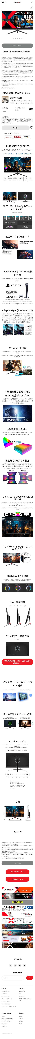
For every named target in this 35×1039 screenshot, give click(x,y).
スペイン (21, 1021)
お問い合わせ (22, 991)
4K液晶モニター (5, 993)
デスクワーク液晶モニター (7, 998)
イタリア (21, 1018)
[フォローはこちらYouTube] (19, 965)
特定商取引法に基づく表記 (7, 1018)
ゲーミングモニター (6, 996)
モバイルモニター (5, 1001)
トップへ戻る (17, 863)
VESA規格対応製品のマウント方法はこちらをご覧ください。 (18, 662)
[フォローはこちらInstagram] (15, 965)
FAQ (20, 993)
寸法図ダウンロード (17, 879)
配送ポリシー (4, 1026)
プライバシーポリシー (6, 1021)
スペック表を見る (17, 46)
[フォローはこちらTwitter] (24, 965)
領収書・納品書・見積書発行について (26, 999)
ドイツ (20, 1023)
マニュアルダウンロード (18, 872)
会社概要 (3, 1016)
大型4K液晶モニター (6, 991)
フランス (21, 1016)
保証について (22, 996)
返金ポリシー (4, 1023)
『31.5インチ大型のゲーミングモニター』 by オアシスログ (21, 101)
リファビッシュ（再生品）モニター (9, 1007)
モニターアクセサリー (6, 1004)
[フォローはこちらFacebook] (10, 965)
